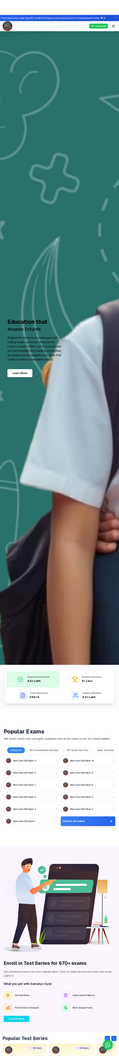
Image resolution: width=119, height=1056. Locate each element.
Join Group (100, 26)
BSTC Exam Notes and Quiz (44, 750)
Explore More (16, 1018)
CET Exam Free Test (77, 750)
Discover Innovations (26, 373)
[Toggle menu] (113, 26)
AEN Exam (16, 750)
